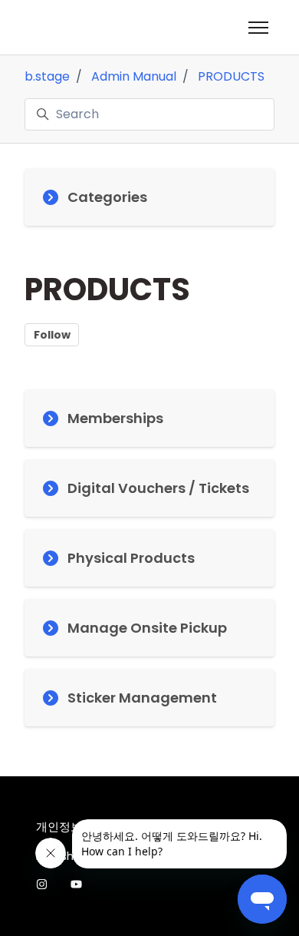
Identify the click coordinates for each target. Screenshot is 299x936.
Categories (107, 197)
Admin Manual (133, 76)
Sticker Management (142, 697)
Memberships (115, 418)
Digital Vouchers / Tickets (158, 488)
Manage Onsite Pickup (147, 627)
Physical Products (131, 557)
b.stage (47, 76)
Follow (52, 334)
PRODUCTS (231, 76)
